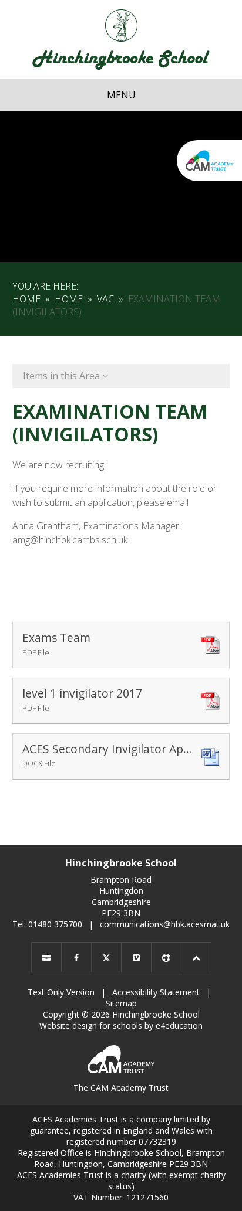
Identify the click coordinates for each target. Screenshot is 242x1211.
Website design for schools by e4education (121, 1025)
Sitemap (121, 1003)
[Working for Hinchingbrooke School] (46, 957)
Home (26, 298)
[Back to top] (196, 957)
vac (105, 298)
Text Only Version (61, 992)
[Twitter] (106, 957)
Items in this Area (62, 375)
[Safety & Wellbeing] (166, 957)
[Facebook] (76, 957)
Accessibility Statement (156, 992)
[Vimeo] (136, 957)
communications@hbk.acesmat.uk (165, 924)
